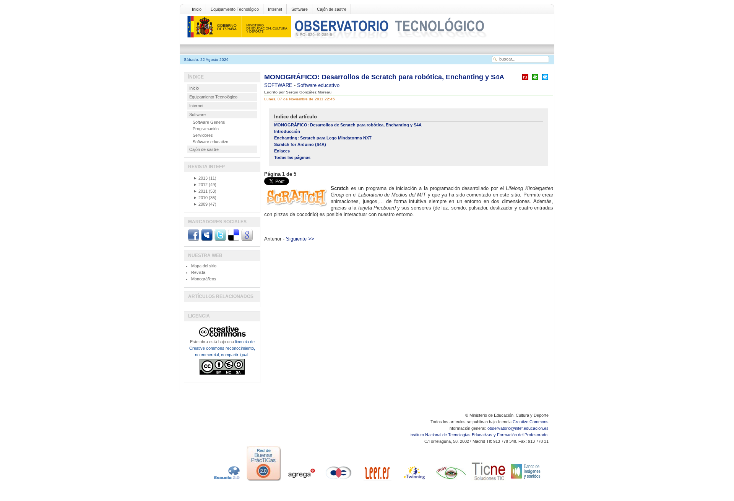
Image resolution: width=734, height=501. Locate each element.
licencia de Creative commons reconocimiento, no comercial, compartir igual (222, 348)
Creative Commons (531, 421)
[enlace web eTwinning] (413, 480)
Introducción (287, 131)
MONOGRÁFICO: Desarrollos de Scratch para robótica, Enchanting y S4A (384, 77)
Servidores (203, 135)
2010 (200, 197)
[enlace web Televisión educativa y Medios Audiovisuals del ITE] (451, 480)
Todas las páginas (292, 157)
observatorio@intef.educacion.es (518, 428)
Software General (209, 122)
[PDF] (525, 80)
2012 (200, 184)
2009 (200, 204)
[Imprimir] (535, 80)
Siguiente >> (300, 239)
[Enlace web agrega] (301, 480)
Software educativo (318, 85)
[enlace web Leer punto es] (376, 480)
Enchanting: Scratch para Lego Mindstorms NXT (323, 138)
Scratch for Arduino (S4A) (300, 144)
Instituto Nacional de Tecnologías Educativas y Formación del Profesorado (479, 434)
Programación (206, 128)
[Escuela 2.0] (226, 480)
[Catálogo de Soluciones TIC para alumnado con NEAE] (488, 480)
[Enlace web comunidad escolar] (338, 480)
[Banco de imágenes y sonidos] (526, 480)
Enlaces (282, 151)
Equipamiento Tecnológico (235, 9)
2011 (200, 191)
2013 (200, 178)
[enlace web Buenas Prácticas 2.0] (264, 480)
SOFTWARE (279, 85)
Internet (275, 9)
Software (299, 9)
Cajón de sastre (331, 9)
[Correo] (545, 80)
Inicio (196, 9)
